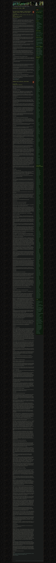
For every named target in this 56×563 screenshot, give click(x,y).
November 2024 (38, 78)
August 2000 (37, 237)
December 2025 (38, 66)
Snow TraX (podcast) (38, 311)
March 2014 (37, 146)
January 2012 (37, 180)
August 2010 (37, 194)
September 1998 (38, 258)
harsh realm (21, 553)
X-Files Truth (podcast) (38, 310)
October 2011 (37, 183)
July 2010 (37, 195)
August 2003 (37, 215)
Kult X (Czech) (37, 330)
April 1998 (37, 263)
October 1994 (37, 290)
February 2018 (37, 113)
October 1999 (37, 246)
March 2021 (37, 101)
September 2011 (38, 184)
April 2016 (37, 127)
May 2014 (37, 144)
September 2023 (38, 91)
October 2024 (37, 79)
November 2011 (38, 182)
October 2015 (37, 132)
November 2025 (38, 67)
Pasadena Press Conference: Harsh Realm (21, 81)
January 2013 (37, 171)
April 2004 (37, 213)
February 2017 (37, 122)
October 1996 (37, 274)
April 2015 (37, 136)
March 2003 (37, 216)
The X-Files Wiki (38, 315)
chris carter (15, 553)
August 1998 (37, 259)
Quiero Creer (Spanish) (38, 322)
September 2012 (38, 174)
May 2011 (37, 157)
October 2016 (37, 125)
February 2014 (37, 147)
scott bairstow (19, 554)
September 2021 (38, 99)
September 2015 (38, 133)
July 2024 (37, 82)
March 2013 (37, 169)
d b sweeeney (18, 553)
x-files (18, 78)
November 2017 (38, 116)
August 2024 (37, 81)
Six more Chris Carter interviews (39, 38)
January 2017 (37, 123)
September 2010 (38, 193)
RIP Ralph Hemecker (38, 45)
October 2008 (37, 202)
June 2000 (37, 239)
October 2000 (37, 235)
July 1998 (37, 260)
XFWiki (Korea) (37, 331)
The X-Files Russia (38, 329)
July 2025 (37, 71)
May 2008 (37, 206)
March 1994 (37, 292)
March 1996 (37, 279)
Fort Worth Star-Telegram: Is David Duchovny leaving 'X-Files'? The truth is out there (22, 12)
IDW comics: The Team (38, 32)
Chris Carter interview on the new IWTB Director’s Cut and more (39, 40)
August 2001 (37, 226)
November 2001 (38, 224)
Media (37, 18)
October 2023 (37, 90)
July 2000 (37, 238)
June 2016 (37, 126)
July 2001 (37, 227)
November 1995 (38, 283)
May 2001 (37, 229)
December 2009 (38, 159)
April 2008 (37, 207)
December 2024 (38, 77)
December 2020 (38, 102)
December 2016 (38, 124)
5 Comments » (17, 555)
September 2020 (38, 103)
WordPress (25, 560)
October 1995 (37, 284)
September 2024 (38, 80)
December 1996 (38, 272)
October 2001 (37, 225)
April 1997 (37, 268)
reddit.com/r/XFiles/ (38, 333)
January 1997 (37, 271)
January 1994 (37, 293)
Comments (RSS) (32, 560)
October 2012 (37, 173)
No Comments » (17, 79)
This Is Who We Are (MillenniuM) (39, 313)
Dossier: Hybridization (39, 23)
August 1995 (37, 285)
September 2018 (38, 110)
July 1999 (37, 249)
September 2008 (38, 203)
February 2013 (37, 170)
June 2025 (37, 72)
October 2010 (37, 192)
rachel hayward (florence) (28, 553)
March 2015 (37, 137)
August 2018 (37, 111)
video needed (22, 554)
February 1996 (37, 280)
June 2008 (37, 205)
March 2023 (37, 94)
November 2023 (38, 89)
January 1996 (37, 281)
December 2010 (38, 158)
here (16, 18)
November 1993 (38, 295)
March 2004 (37, 214)
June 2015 (37, 135)
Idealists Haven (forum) (38, 304)
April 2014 (37, 145)
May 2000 (37, 240)
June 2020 (37, 104)
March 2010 (37, 196)
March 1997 (37, 269)
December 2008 (38, 160)
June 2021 (37, 100)
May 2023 (37, 93)
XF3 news (37, 29)
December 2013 (38, 149)
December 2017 (38, 115)
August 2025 (37, 70)
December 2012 (38, 155)
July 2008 (37, 204)
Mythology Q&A (38, 22)
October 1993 (37, 296)
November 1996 (38, 273)
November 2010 (38, 191)
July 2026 (37, 60)
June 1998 (37, 261)
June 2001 (37, 228)
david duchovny (16, 78)
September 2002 (38, 218)
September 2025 (38, 69)
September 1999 (38, 247)
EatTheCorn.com (17, 2)
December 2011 (38, 156)
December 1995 (38, 282)
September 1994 (38, 291)
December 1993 (38, 294)
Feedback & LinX (38, 19)
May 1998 (37, 262)
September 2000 (38, 236)
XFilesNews (37, 303)
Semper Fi (37, 312)
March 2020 (37, 105)
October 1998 (37, 257)
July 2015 (37, 134)
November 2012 (38, 172)
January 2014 (37, 148)
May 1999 (37, 251)
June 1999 (37, 250)
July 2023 (37, 92)
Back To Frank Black (38, 314)
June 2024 (37, 83)
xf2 (26, 554)
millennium (24, 553)
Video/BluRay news (38, 28)
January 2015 (37, 138)
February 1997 (37, 270)
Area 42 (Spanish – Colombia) (39, 321)
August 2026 (37, 59)
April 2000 (37, 241)
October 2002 (37, 217)
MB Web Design (39, 560)
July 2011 (37, 185)
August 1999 (37, 248)
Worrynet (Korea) (38, 332)
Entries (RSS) (28, 560)
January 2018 (37, 114)
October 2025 (37, 68)
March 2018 (37, 112)
